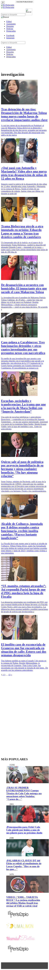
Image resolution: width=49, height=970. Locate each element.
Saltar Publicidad (25, 2)
